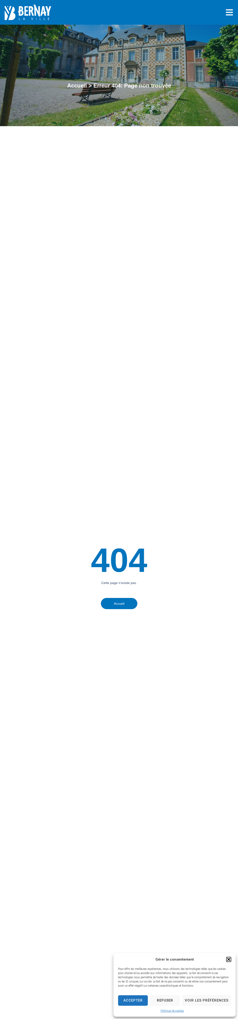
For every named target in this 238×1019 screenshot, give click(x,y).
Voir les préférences (206, 1000)
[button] (228, 959)
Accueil (77, 85)
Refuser (165, 1000)
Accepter (133, 1000)
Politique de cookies (172, 1010)
